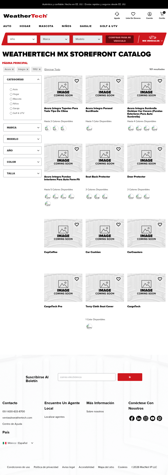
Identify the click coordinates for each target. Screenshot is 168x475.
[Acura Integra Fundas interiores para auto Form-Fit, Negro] (47, 196)
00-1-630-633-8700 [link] (13, 411)
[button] (133, 16)
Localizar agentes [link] (54, 417)
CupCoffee (50, 252)
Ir (130, 377)
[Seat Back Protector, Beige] (97, 196)
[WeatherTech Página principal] (25, 16)
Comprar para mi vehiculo (120, 39)
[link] (132, 418)
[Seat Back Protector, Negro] (89, 196)
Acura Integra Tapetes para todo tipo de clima (61, 110)
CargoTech (133, 306)
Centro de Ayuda (12, 424)
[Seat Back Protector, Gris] (105, 196)
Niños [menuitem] (67, 26)
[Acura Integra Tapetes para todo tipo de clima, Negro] (47, 128)
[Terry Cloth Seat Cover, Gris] (89, 326)
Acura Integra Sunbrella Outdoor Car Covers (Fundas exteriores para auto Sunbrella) (144, 112)
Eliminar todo (52, 69)
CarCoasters (134, 252)
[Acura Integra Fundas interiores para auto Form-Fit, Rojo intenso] (63, 196)
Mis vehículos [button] (151, 40)
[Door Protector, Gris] (146, 196)
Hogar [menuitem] (25, 26)
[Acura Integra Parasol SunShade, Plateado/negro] (89, 128)
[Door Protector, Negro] (131, 196)
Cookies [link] (122, 467)
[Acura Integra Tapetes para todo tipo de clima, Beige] (55, 128)
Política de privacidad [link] (46, 467)
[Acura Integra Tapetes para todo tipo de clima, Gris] (63, 128)
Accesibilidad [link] (86, 467)
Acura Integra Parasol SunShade (99, 110)
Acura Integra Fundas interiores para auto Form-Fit (62, 178)
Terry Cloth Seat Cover (99, 306)
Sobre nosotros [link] (95, 411)
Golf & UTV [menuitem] (108, 26)
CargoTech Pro (53, 306)
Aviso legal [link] (68, 467)
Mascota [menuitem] (46, 26)
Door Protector (136, 177)
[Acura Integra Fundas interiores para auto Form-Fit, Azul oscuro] (55, 196)
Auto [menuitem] (7, 26)
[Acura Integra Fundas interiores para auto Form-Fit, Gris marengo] (47, 203)
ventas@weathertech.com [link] (17, 418)
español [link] (22, 443)
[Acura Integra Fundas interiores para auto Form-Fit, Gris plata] (71, 196)
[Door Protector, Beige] (138, 196)
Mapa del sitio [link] (106, 467)
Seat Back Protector (98, 177)
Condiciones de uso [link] (18, 467)
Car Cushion (93, 252)
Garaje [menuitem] (86, 26)
